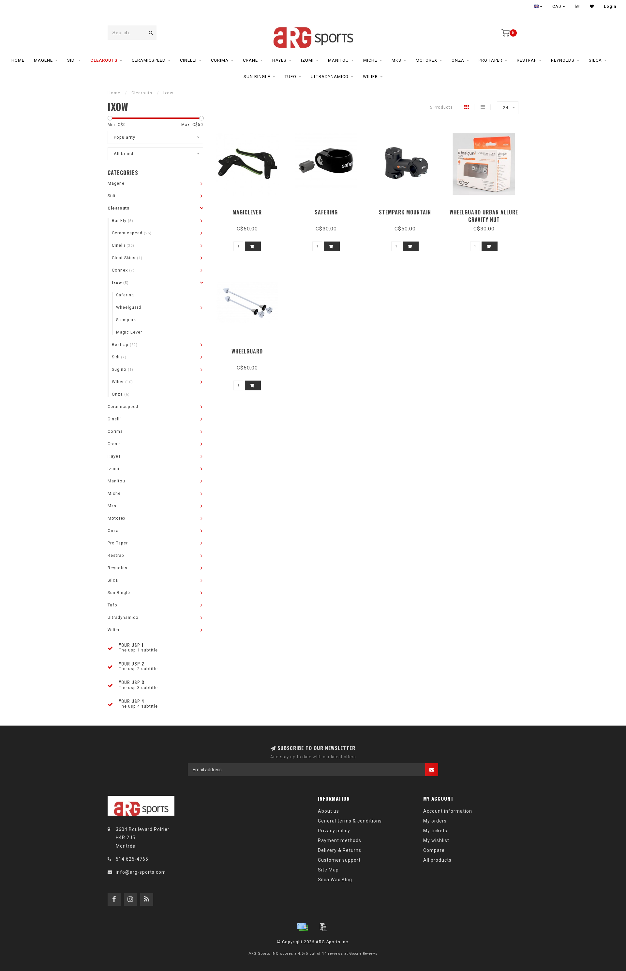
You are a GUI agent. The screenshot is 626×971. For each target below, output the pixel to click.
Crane (250, 60)
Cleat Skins (127, 257)
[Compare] (577, 6)
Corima (220, 60)
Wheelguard (128, 307)
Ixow (120, 282)
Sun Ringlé (257, 76)
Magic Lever (129, 332)
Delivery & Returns (339, 850)
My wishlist (436, 840)
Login (610, 6)
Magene (43, 60)
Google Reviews (363, 953)
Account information (447, 811)
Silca (595, 60)
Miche (370, 60)
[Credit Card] (302, 927)
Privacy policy (334, 830)
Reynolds (562, 60)
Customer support (339, 860)
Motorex (426, 60)
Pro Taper (490, 60)
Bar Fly (122, 220)
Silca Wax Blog (335, 879)
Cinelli (188, 60)
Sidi (71, 60)
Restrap (527, 60)
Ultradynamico (330, 76)
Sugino (122, 369)
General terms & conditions (350, 820)
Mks (396, 60)
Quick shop (250, 210)
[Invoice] (323, 927)
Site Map (328, 869)
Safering (125, 294)
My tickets (435, 830)
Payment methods (339, 840)
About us (328, 811)
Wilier (370, 76)
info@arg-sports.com (141, 872)
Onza (458, 60)
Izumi (307, 60)
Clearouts (103, 60)
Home (17, 60)
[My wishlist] (592, 6)
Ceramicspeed (149, 60)
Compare (434, 850)
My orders (435, 820)
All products (437, 860)
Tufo (290, 76)
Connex (123, 270)
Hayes (279, 60)
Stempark (126, 319)
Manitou (338, 60)
